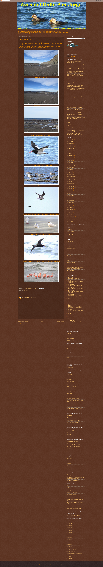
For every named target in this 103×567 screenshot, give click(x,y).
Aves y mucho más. (71, 316)
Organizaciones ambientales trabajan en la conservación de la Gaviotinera (74, 66)
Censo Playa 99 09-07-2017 (71, 549)
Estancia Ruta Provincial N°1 (72, 386)
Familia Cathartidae (70, 146)
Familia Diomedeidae (70, 157)
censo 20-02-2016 (70, 558)
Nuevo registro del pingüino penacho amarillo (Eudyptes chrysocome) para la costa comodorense (75, 97)
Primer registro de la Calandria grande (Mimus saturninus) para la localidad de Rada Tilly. (75, 128)
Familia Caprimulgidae (71, 145)
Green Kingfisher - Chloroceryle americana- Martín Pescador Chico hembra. (75, 322)
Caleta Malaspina (70, 367)
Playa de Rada (25, 290)
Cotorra (68, 243)
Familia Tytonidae (70, 221)
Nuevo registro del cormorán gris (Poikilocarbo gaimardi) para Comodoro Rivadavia (75, 91)
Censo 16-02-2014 (70, 537)
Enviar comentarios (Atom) (28, 323)
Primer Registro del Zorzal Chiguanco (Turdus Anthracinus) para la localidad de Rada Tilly (75, 86)
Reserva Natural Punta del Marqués (73, 422)
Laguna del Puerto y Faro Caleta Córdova (74, 515)
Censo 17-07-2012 (70, 539)
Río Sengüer (69, 450)
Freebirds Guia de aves (70, 338)
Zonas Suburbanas (70, 451)
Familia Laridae (69, 171)
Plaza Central (69, 448)
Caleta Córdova (69, 487)
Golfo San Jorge (69, 475)
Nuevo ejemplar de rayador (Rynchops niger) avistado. (74, 115)
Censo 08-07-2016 (70, 525)
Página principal (69, 474)
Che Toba (69, 280)
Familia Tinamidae (70, 212)
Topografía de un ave (70, 340)
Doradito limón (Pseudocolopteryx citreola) (75, 285)
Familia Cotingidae (70, 155)
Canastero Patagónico (70, 231)
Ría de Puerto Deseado (70, 468)
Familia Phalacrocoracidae (71, 179)
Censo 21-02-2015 (70, 544)
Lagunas (68, 465)
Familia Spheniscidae (70, 200)
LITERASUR (70, 298)
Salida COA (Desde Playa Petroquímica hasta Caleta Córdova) (75, 503)
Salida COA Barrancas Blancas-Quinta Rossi (74, 505)
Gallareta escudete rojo (71, 248)
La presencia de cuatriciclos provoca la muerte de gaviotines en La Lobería (75, 62)
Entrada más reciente (23, 321)
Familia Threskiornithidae (71, 211)
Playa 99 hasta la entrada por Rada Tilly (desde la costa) (75, 401)
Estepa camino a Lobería (71, 430)
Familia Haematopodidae (71, 165)
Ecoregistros (69, 336)
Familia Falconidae (70, 160)
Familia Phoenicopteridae (71, 181)
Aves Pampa (69, 333)
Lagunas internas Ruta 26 (71, 391)
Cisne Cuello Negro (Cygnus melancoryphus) (75, 288)
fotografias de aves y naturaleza (73, 313)
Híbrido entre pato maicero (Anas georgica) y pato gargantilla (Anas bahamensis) (75, 80)
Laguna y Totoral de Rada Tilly (72, 494)
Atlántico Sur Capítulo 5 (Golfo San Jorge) (74, 480)
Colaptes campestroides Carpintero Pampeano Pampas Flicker (75, 292)
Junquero (68, 258)
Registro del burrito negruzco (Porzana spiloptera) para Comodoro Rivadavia (75, 72)
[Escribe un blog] (40, 288)
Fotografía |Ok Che (71, 294)
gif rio (69, 299)
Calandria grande (70, 241)
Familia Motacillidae (70, 174)
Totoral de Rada (69, 424)
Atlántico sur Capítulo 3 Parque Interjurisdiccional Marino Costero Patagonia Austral (75, 478)
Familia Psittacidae (70, 188)
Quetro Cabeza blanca (70, 234)
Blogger (62, 564)
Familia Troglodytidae (70, 216)
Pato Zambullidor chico (71, 262)
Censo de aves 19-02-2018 (71, 555)
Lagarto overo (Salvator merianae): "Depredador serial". (73, 318)
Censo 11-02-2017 (70, 530)
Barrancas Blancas (70, 376)
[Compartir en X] (41, 288)
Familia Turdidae (69, 218)
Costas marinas (69, 458)
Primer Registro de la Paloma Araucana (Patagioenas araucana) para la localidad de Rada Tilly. (75, 125)
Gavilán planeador (71, 314)
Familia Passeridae (70, 178)
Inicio (42, 321)
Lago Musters (69, 443)
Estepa (68, 460)
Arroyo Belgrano (69, 374)
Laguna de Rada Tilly (70, 417)
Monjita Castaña (69, 233)
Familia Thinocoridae (70, 207)
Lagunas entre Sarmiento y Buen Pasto (73, 446)
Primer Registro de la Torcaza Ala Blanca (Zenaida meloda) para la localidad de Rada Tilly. (75, 89)
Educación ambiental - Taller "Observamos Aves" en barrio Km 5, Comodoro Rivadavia (75, 307)
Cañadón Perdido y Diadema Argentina (73, 489)
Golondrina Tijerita (70, 255)
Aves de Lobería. (71, 287)
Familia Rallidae (69, 190)
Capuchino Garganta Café (72, 302)
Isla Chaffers (69, 461)
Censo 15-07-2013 (70, 535)
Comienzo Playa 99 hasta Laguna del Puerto (74, 490)
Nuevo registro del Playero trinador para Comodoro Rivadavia (76, 83)
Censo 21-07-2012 (70, 546)
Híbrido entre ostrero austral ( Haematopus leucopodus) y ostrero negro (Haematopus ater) (75, 75)
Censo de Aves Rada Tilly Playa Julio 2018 (74, 553)
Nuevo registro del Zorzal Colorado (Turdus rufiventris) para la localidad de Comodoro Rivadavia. (74, 121)
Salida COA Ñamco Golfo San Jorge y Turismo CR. (76, 506)
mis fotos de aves (71, 290)
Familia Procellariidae (70, 186)
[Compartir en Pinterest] (43, 288)
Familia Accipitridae (70, 139)
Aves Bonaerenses (71, 284)
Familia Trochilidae (70, 214)
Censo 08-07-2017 (70, 527)
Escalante (68, 383)
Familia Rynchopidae (70, 197)
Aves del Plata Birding (72, 320)
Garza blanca (69, 250)
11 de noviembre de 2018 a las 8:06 (30, 297)
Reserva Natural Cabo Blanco (72, 467)
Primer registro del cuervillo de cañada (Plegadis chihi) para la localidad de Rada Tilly (75, 94)
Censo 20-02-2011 (70, 542)
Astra (67, 485)
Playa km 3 (68, 406)
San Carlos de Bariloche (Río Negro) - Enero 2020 (75, 311)
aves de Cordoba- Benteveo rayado (73, 325)
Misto (68, 260)
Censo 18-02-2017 (70, 541)
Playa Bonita (69, 434)
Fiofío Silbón (69, 246)
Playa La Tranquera (70, 436)
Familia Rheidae (69, 193)
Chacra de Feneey (70, 379)
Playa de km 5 (69, 404)
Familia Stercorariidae (70, 202)
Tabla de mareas (69, 348)
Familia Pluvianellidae (70, 183)
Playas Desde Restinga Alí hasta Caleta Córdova (75, 408)
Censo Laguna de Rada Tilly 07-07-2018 (74, 548)
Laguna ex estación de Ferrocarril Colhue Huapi (75, 444)
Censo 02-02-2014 (70, 522)
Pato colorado (69, 265)
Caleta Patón (69, 355)
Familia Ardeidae (70, 143)
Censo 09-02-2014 (70, 529)
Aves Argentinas (71, 301)
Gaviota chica (69, 253)
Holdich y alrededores (70, 388)
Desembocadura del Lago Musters (72, 441)
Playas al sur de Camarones (71, 359)
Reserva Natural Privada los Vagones (73, 420)
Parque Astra (69, 395)
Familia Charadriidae (70, 148)
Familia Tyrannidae (70, 219)
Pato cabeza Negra (70, 264)
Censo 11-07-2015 (70, 532)
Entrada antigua (60, 321)
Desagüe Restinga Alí (70, 381)
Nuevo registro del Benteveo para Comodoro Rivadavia (74, 77)
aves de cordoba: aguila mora (73, 325)
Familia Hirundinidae (70, 167)
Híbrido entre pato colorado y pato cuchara (74, 109)
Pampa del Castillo (70, 393)
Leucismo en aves (70, 111)
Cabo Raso (68, 353)
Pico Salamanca (69, 496)
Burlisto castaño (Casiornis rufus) (73, 278)
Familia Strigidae (70, 205)
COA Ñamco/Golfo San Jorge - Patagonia (73, 305)
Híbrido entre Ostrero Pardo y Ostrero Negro (74, 107)
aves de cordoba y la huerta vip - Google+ (75, 328)
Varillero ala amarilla (70, 272)
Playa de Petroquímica (70, 403)
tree (22, 297)
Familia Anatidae (70, 141)
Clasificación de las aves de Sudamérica (73, 335)
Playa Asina (69, 432)
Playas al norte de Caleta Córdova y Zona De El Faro (75, 500)
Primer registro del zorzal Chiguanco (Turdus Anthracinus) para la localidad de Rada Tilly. (74, 134)
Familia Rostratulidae (70, 195)
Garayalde (68, 357)
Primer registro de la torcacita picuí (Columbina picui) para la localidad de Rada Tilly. (75, 268)
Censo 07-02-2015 (70, 523)
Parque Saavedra (69, 396)
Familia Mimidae (70, 172)
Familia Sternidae (70, 204)
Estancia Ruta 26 (69, 384)
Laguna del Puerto (70, 390)
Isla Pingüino (69, 463)
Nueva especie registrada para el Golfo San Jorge (75, 112)
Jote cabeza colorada (70, 257)
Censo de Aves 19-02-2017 (71, 551)
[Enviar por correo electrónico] (39, 288)
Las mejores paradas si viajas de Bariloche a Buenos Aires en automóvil (75, 296)
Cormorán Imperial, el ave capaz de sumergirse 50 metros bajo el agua (75, 69)
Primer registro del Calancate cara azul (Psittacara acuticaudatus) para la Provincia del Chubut (75, 131)
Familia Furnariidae (70, 164)
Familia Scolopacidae (70, 198)
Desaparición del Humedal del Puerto (73, 105)
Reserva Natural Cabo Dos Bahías (72, 360)
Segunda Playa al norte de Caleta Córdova (74, 508)
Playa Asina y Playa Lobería (71, 497)
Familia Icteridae (70, 169)
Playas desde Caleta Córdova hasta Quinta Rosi (75, 410)
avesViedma (70, 309)
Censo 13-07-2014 (70, 534)
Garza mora (69, 251)
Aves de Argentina (71, 277)
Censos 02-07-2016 (70, 556)
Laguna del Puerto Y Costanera (72, 492)
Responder (24, 301)
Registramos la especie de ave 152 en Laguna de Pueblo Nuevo (75, 282)
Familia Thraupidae (70, 209)
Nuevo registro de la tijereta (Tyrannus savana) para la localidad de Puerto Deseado (76, 118)
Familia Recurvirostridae (71, 191)
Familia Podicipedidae (70, 184)
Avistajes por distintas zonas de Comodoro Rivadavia (74, 103)
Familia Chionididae (70, 150)
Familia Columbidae (70, 153)
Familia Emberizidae (70, 158)
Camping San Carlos (70, 377)
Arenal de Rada (69, 415)
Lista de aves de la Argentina (72, 346)
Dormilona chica (69, 244)
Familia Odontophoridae (71, 176)
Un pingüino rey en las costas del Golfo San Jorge (75, 64)
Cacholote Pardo (69, 229)
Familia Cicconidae (70, 152)
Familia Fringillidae (70, 162)
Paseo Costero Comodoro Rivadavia (73, 398)
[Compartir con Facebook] (42, 288)
